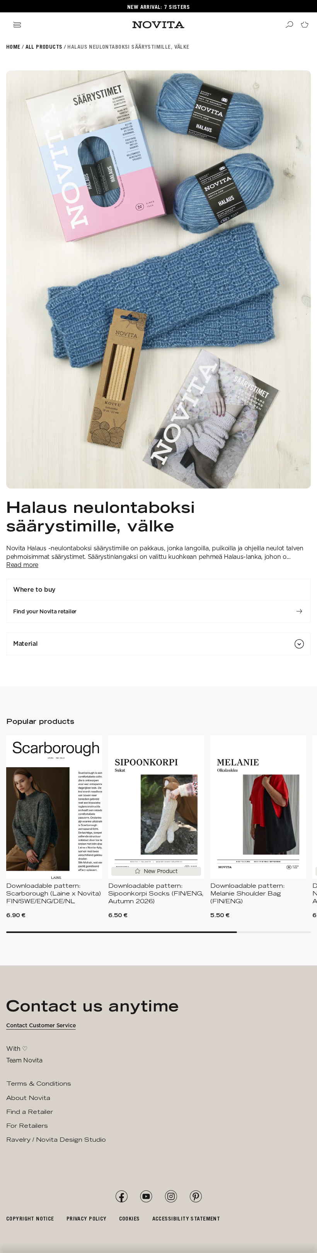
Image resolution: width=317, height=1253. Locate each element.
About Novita (28, 1097)
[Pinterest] (195, 1196)
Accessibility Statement (186, 1218)
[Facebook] (121, 1196)
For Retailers (27, 1125)
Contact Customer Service (41, 1025)
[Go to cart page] (304, 25)
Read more (22, 565)
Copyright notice (30, 1218)
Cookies (129, 1218)
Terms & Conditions (38, 1083)
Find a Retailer (29, 1111)
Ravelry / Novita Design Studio (56, 1139)
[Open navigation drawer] (17, 25)
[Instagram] (171, 1196)
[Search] (289, 25)
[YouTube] (146, 1196)
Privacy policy (86, 1218)
